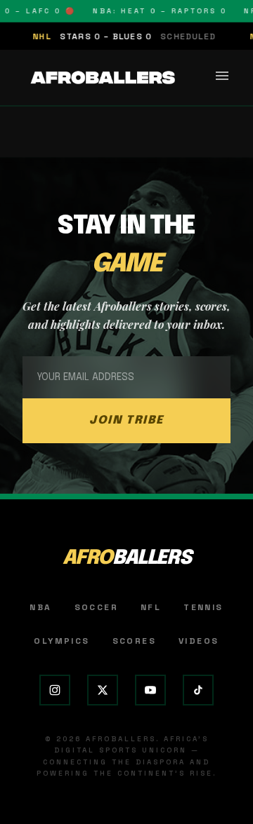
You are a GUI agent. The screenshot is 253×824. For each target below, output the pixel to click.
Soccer (96, 607)
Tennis (203, 607)
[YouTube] (150, 690)
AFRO (127, 558)
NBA (40, 607)
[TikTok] (198, 690)
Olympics (61, 641)
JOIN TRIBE (126, 420)
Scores (134, 641)
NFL (151, 607)
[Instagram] (54, 690)
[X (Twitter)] (102, 690)
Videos (199, 641)
